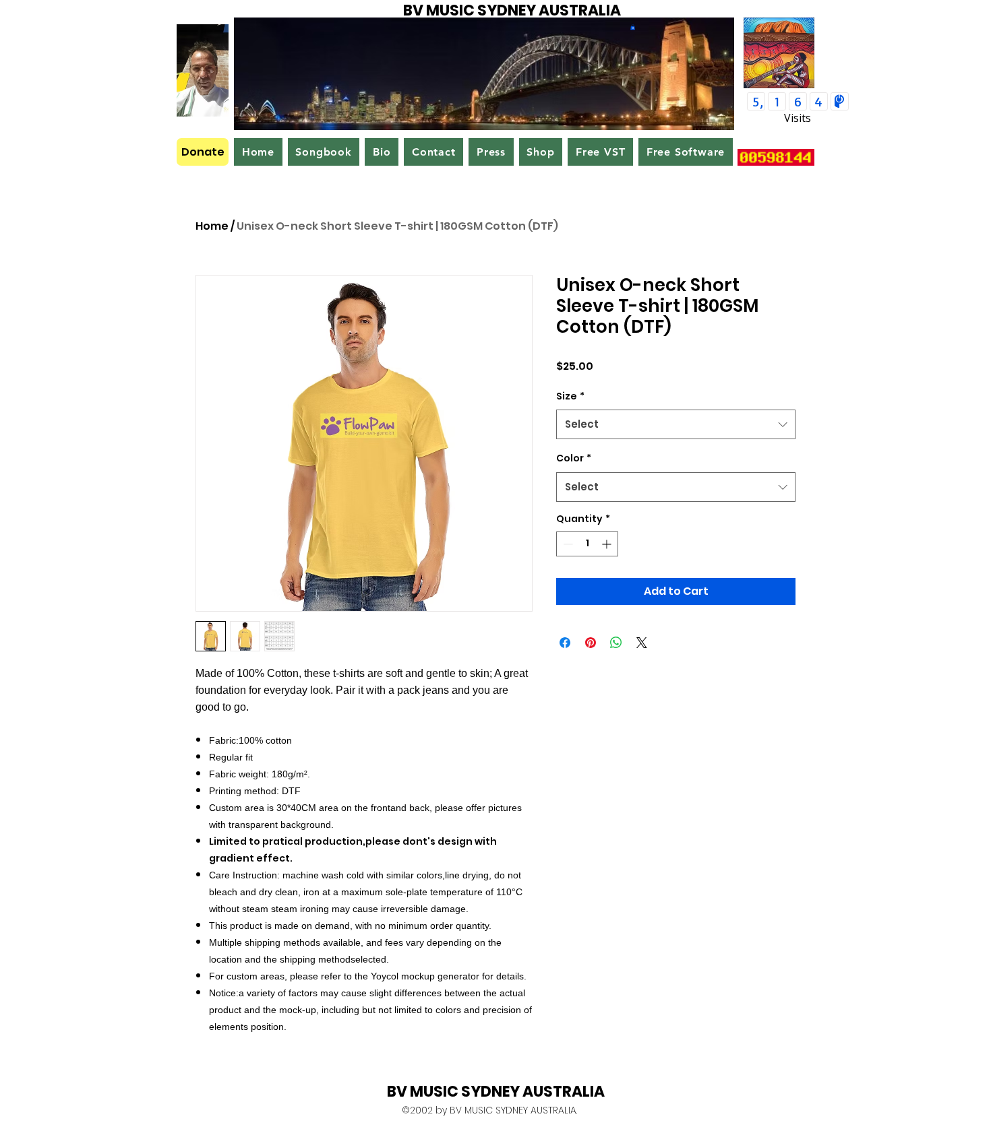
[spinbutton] (587, 544)
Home (212, 226)
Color (573, 458)
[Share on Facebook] (565, 643)
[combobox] (675, 424)
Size (570, 396)
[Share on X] (642, 643)
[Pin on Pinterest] (590, 643)
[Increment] (607, 544)
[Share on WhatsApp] (616, 643)
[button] (632, 27)
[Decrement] (566, 544)
